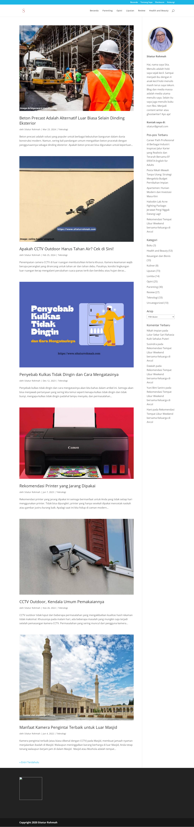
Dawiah (151, 366)
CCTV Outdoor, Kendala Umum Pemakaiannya (61, 601)
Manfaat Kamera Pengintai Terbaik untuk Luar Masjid (68, 727)
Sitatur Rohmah (32, 129)
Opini (119, 11)
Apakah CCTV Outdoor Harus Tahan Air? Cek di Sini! (66, 248)
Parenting (107, 11)
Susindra (152, 344)
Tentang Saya (146, 2)
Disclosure (159, 2)
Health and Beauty (159, 11)
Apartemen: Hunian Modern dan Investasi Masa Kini (159, 192)
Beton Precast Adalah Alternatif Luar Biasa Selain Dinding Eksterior (72, 120)
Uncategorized (155, 303)
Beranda (134, 2)
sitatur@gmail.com (157, 126)
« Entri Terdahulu (29, 762)
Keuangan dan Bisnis (159, 256)
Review (141, 11)
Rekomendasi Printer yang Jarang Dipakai (57, 486)
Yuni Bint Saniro (156, 387)
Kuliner (151, 265)
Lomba (151, 276)
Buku (149, 245)
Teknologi (63, 129)
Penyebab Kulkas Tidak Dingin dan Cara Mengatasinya (69, 374)
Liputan (130, 11)
